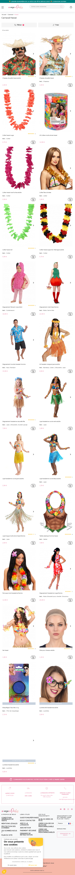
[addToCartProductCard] (33, 85)
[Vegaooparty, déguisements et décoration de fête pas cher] (15, 6)
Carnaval (10, 14)
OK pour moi (33, 865)
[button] (4, 871)
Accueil (3, 14)
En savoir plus (12, 865)
